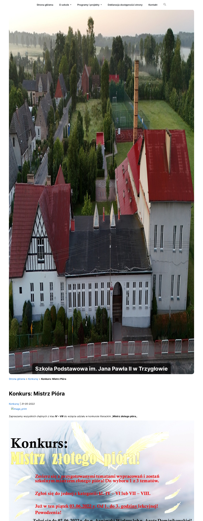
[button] (164, 5)
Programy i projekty (88, 4)
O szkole (64, 4)
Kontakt (152, 4)
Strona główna (17, 378)
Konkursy (33, 378)
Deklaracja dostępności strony (125, 4)
